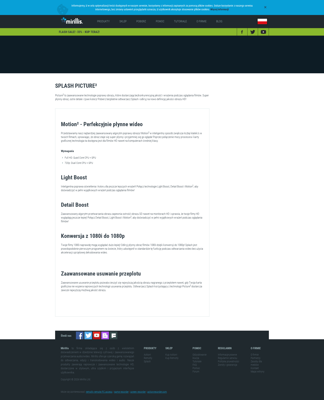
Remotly (148, 358)
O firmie (255, 354)
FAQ (195, 364)
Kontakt (255, 368)
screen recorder (138, 391)
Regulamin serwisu (227, 358)
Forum (196, 371)
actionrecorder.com (157, 391)
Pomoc (196, 368)
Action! (147, 354)
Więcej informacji (219, 9)
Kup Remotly (171, 358)
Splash (147, 361)
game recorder (121, 391)
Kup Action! (171, 354)
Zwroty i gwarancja (227, 364)
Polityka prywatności (228, 361)
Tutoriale (197, 361)
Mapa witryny (257, 371)
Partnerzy (255, 358)
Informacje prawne (227, 354)
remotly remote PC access (99, 391)
